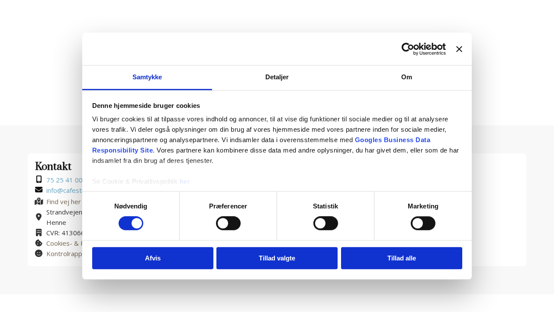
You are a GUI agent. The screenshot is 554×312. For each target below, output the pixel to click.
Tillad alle (401, 258)
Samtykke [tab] (147, 77)
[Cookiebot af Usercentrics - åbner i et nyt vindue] (408, 48)
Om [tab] (406, 77)
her (185, 181)
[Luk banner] (459, 49)
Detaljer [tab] (277, 77)
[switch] (228, 224)
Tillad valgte (277, 258)
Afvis (153, 258)
